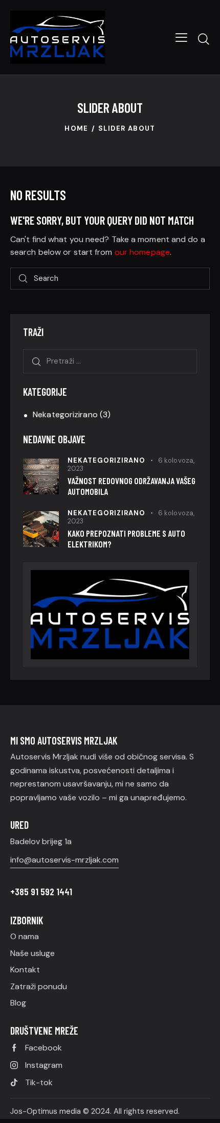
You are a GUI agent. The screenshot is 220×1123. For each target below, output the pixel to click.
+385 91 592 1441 (41, 891)
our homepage (142, 252)
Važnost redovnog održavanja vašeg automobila (131, 485)
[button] (181, 37)
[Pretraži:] (110, 360)
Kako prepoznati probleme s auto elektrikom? (126, 538)
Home (76, 128)
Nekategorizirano (65, 414)
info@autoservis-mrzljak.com (64, 859)
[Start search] (203, 39)
